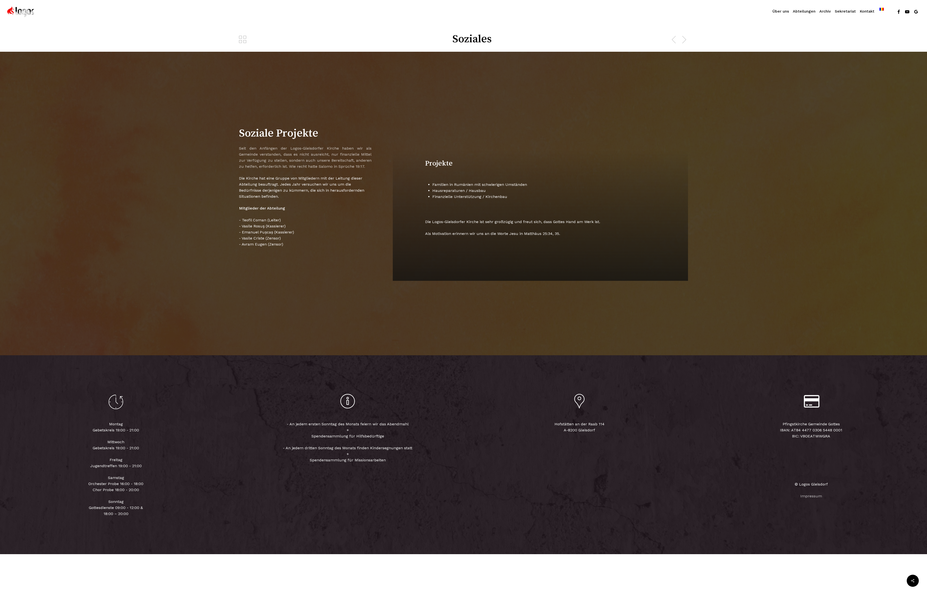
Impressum (811, 496)
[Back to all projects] (242, 39)
